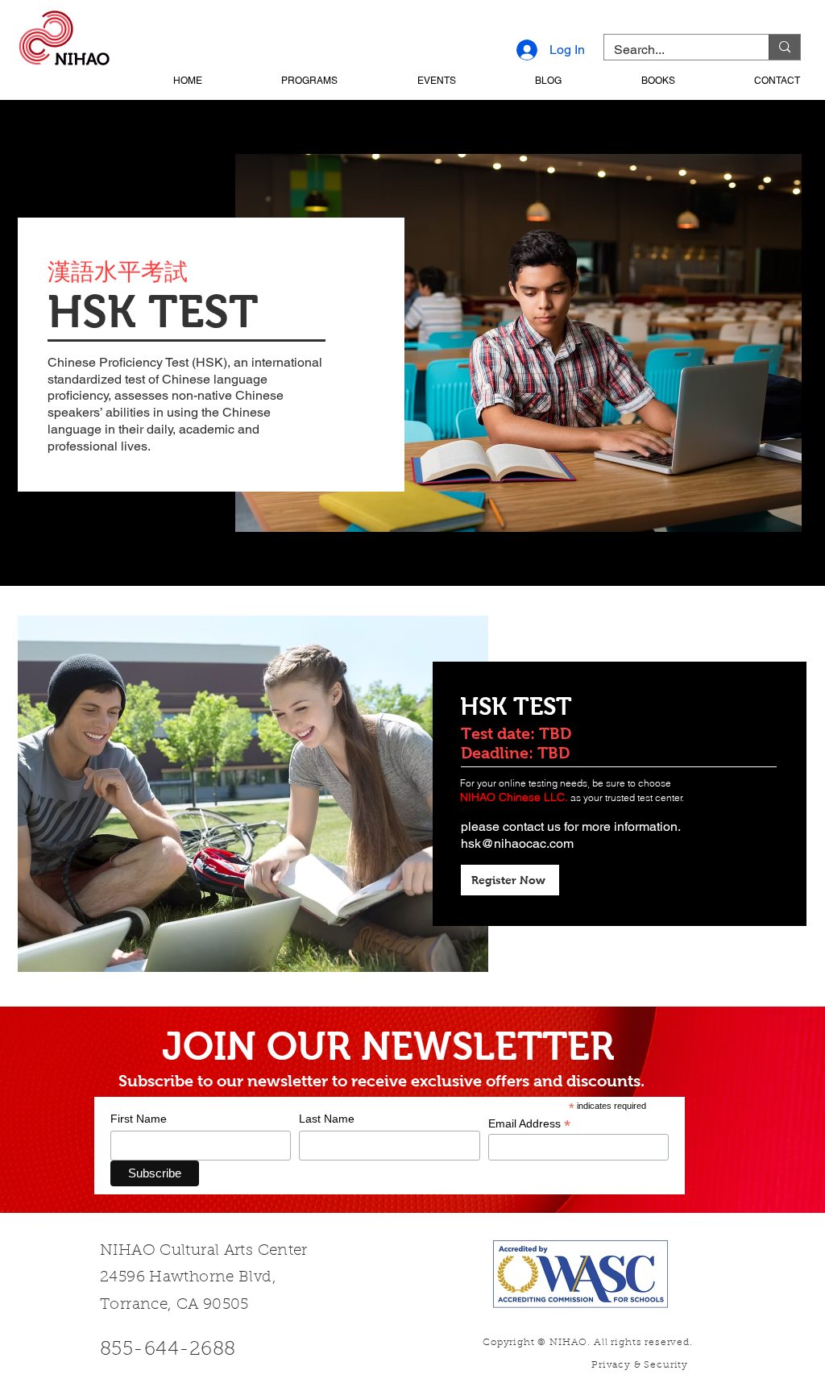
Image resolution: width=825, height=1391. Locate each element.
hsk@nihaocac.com (517, 843)
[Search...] (784, 47)
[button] (277, 80)
